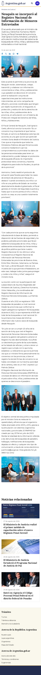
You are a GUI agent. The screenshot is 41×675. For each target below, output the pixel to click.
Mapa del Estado (7, 645)
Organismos (5, 641)
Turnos (4, 617)
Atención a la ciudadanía (10, 624)
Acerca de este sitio (8, 656)
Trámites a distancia (8, 620)
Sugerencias (6, 663)
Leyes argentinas (7, 638)
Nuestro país (6, 635)
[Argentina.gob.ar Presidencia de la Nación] (14, 3)
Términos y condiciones (10, 659)
